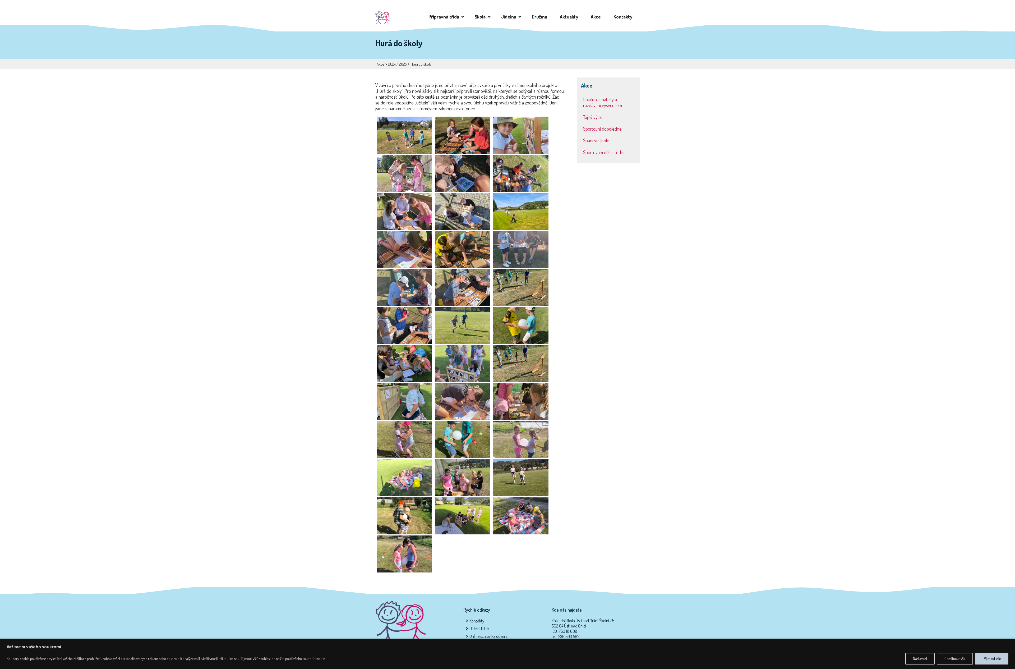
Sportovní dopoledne (602, 129)
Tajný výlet (592, 117)
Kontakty (623, 17)
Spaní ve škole (596, 140)
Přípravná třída (444, 17)
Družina (540, 17)
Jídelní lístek (479, 628)
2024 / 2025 (397, 64)
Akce (597, 17)
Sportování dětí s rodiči (603, 152)
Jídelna (509, 17)
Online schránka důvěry (488, 636)
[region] (507, 654)
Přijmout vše (992, 658)
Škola (481, 17)
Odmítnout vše (954, 658)
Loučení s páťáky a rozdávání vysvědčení (602, 102)
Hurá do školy (421, 64)
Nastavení (920, 658)
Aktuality (570, 17)
